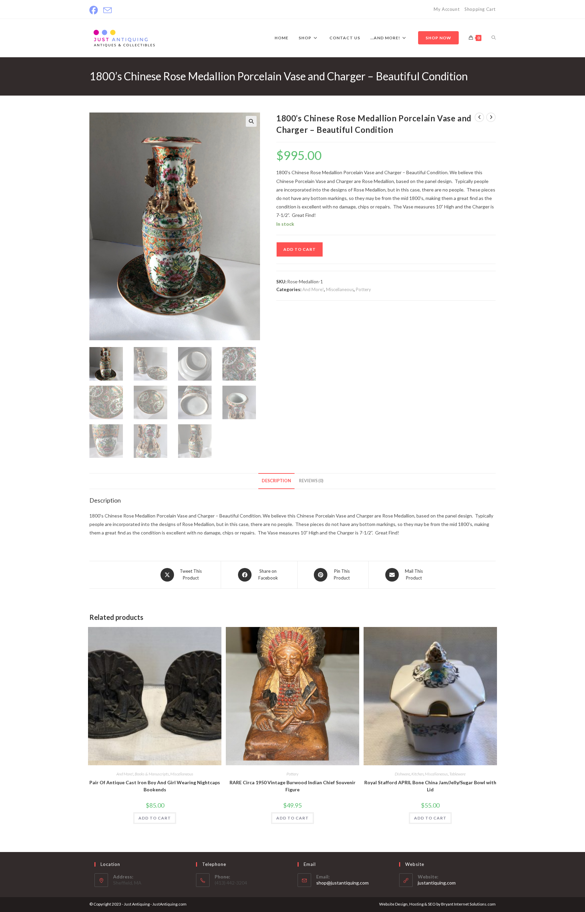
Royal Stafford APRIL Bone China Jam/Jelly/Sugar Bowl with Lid (430, 785)
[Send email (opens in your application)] (107, 10)
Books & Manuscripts (152, 773)
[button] (251, 121)
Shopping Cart (480, 9)
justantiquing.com (437, 883)
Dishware (402, 773)
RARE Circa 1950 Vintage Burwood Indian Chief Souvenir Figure (292, 785)
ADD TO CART (299, 249)
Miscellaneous (340, 289)
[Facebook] (95, 10)
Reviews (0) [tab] (311, 480)
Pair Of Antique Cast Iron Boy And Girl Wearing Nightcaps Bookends (154, 785)
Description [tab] (276, 480)
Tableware (457, 773)
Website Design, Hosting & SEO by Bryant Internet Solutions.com (437, 904)
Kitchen (417, 773)
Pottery (363, 289)
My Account (446, 9)
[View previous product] (479, 117)
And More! (313, 289)
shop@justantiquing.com (342, 883)
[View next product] (491, 117)
